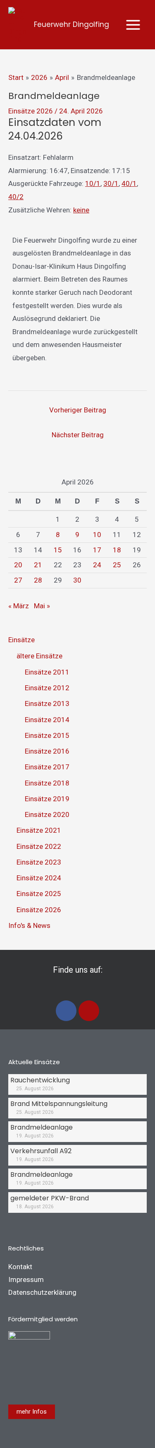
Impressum (26, 1279)
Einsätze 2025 (39, 893)
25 (117, 565)
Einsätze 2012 (47, 688)
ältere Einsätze (39, 656)
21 (38, 565)
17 (97, 550)
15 (58, 550)
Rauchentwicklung (40, 1080)
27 (18, 580)
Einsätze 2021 (39, 830)
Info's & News (29, 925)
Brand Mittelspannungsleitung (58, 1103)
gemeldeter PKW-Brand (49, 1198)
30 (77, 580)
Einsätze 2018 (47, 783)
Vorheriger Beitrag (77, 410)
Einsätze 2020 (47, 814)
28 (38, 580)
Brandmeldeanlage (41, 1127)
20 (18, 565)
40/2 (16, 197)
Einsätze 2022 (39, 846)
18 (117, 550)
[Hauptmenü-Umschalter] (133, 25)
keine (81, 210)
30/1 (111, 183)
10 (97, 534)
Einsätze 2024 (39, 878)
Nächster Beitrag (78, 435)
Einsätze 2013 (47, 703)
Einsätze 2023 (39, 862)
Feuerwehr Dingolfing (71, 24)
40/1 (129, 183)
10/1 (92, 183)
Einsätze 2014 (47, 720)
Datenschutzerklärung (42, 1292)
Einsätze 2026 (30, 111)
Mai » (42, 606)
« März (18, 606)
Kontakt (20, 1266)
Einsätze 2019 (47, 799)
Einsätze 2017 (47, 767)
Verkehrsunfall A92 (41, 1151)
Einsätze (21, 640)
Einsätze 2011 (47, 672)
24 (97, 565)
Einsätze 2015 (47, 735)
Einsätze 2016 (47, 751)
